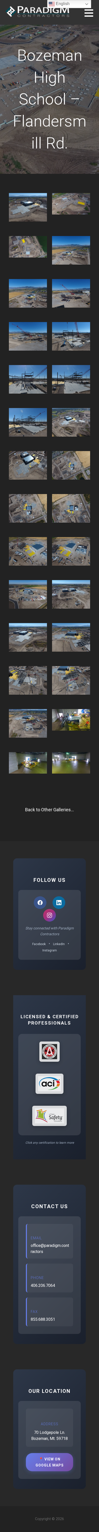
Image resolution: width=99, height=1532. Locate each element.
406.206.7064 (43, 1285)
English (62, 4)
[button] (92, 16)
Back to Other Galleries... (49, 809)
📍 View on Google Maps (50, 1462)
